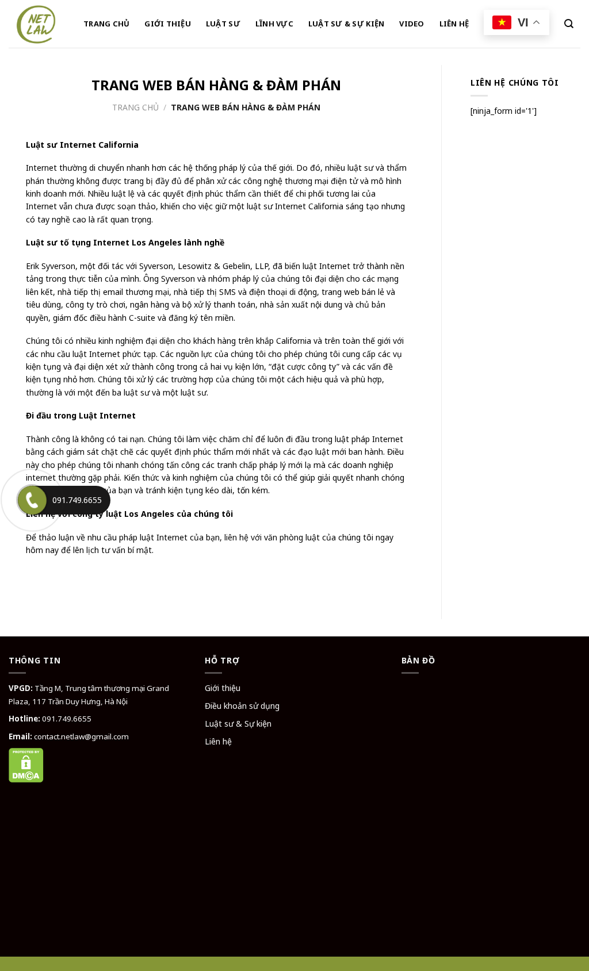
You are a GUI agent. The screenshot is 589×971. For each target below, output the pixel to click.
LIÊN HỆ (454, 23)
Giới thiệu (222, 687)
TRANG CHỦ (106, 23)
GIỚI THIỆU (167, 23)
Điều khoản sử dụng (242, 705)
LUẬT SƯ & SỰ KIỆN (346, 23)
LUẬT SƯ (223, 23)
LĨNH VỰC (274, 23)
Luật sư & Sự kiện (238, 723)
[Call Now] (32, 500)
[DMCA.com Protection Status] (26, 764)
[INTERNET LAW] (37, 23)
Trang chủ (135, 107)
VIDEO (411, 23)
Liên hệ (218, 741)
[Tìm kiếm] (568, 24)
